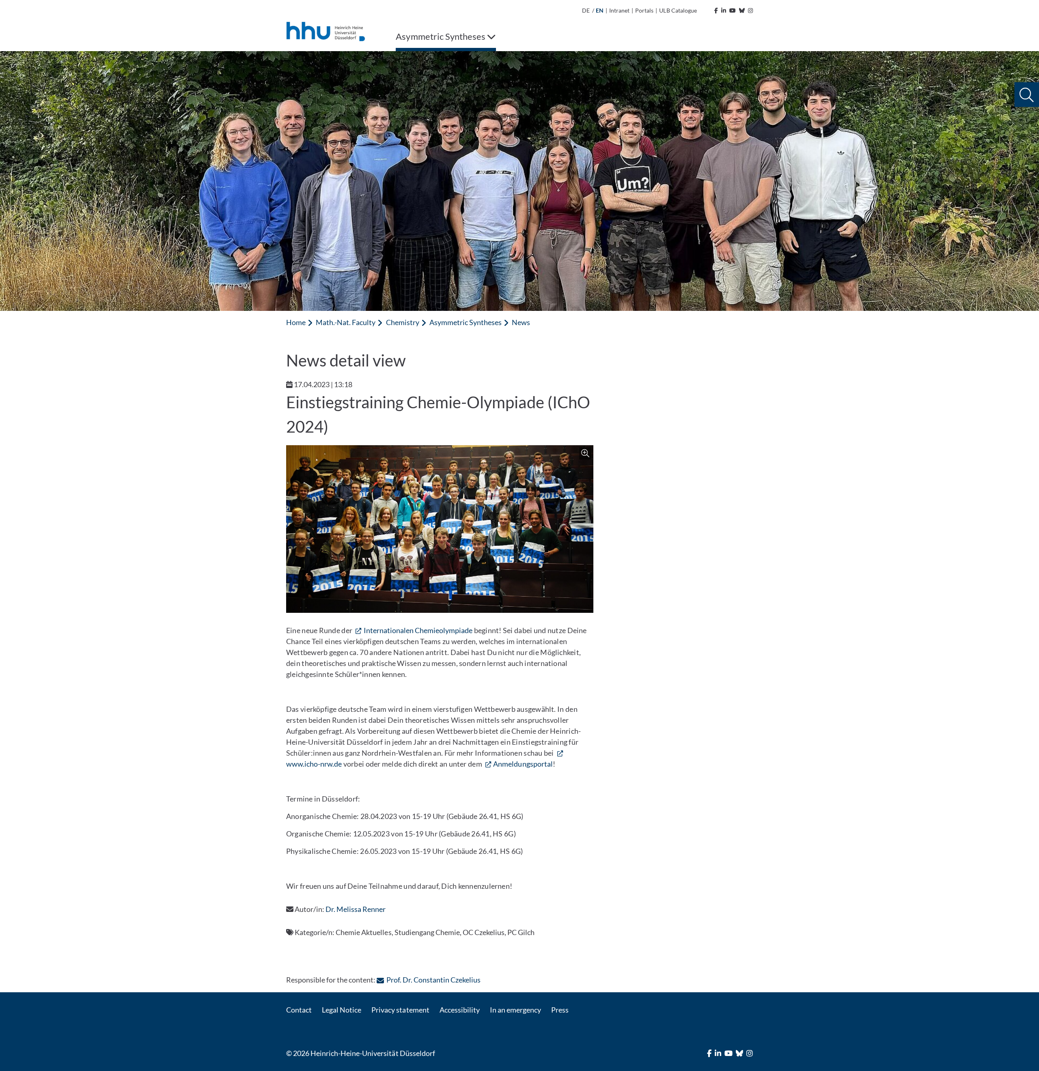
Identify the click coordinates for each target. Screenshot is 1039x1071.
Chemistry (402, 322)
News (521, 322)
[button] (1026, 94)
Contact (299, 1009)
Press (560, 1009)
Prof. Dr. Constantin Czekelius (433, 979)
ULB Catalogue (677, 10)
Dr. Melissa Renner (355, 909)
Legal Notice (341, 1009)
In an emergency (515, 1009)
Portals (644, 10)
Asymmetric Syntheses (465, 322)
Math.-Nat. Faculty (345, 322)
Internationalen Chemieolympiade (418, 630)
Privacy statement (400, 1009)
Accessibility (460, 1009)
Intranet (619, 10)
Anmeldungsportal (522, 763)
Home (296, 322)
